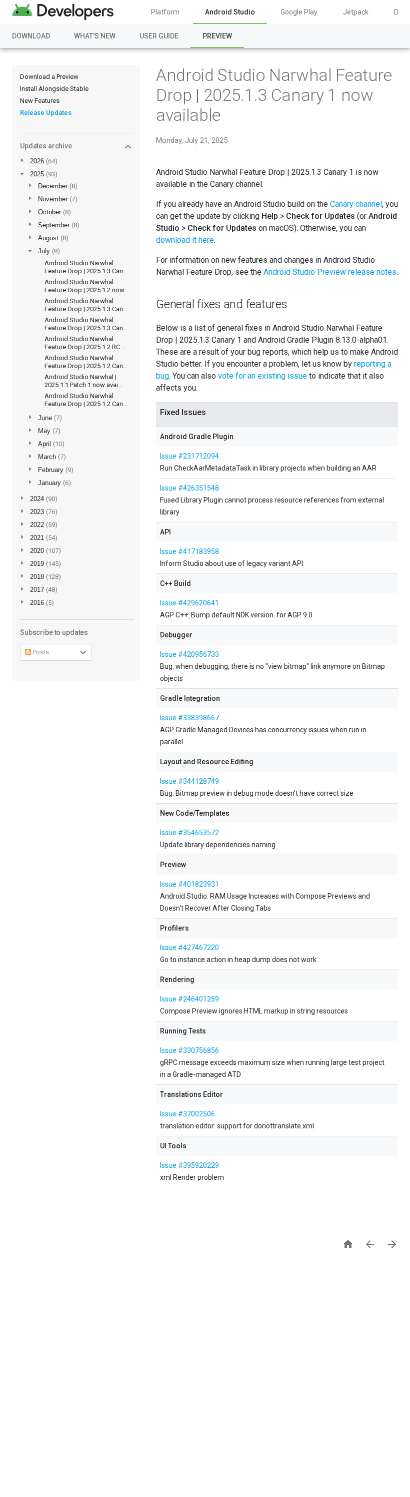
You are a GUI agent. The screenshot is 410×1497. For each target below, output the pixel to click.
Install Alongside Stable (54, 88)
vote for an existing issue (262, 376)
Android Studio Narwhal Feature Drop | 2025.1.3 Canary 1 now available (274, 95)
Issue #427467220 (189, 948)
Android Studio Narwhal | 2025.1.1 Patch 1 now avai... (83, 381)
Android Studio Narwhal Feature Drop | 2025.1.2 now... (86, 286)
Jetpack (355, 12)
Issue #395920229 (189, 1165)
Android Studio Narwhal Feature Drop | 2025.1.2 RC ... (85, 343)
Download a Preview (49, 76)
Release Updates (46, 112)
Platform (165, 12)
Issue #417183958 (189, 551)
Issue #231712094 (189, 456)
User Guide (159, 36)
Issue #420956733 (189, 654)
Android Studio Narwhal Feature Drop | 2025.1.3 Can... (86, 267)
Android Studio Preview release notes (330, 272)
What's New (95, 36)
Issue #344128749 (189, 781)
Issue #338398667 (189, 718)
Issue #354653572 (189, 833)
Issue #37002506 (187, 1114)
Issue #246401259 (189, 999)
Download (31, 36)
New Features (40, 100)
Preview (217, 36)
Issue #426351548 (189, 488)
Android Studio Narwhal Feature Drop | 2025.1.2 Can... (86, 362)
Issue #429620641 (189, 603)
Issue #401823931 (189, 884)
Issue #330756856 (189, 1050)
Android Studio (230, 12)
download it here (185, 240)
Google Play (299, 12)
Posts (40, 652)
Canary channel (356, 204)
